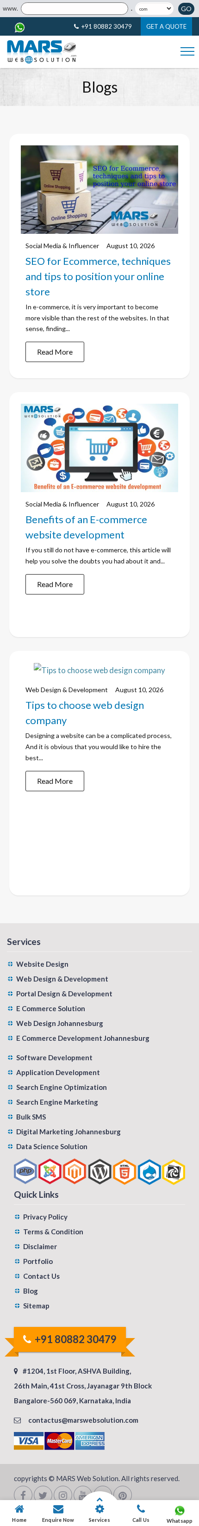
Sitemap (36, 1305)
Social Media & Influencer (62, 246)
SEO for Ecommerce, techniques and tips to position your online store (98, 276)
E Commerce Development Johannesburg (82, 1038)
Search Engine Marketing (57, 1102)
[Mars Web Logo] (41, 52)
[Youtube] (83, 1495)
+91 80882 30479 (106, 26)
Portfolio (38, 1261)
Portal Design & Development (64, 993)
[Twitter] (43, 1495)
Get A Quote (166, 26)
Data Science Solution (51, 1146)
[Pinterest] (122, 1495)
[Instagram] (63, 1495)
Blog (30, 1291)
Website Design (42, 964)
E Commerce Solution (50, 1008)
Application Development (58, 1072)
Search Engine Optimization (61, 1087)
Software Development (54, 1057)
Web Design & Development (66, 690)
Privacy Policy (45, 1217)
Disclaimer (40, 1246)
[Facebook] (23, 1495)
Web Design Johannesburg (59, 1023)
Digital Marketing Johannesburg (68, 1131)
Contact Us (41, 1276)
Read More (55, 351)
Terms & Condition (53, 1231)
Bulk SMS (31, 1117)
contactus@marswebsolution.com (83, 1420)
